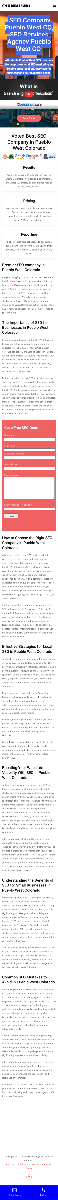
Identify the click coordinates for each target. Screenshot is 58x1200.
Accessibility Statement (40, 1164)
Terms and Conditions (15, 1164)
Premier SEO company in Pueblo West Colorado (23, 267)
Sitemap (29, 1168)
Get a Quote (29, 118)
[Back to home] (16, 5)
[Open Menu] (54, 5)
